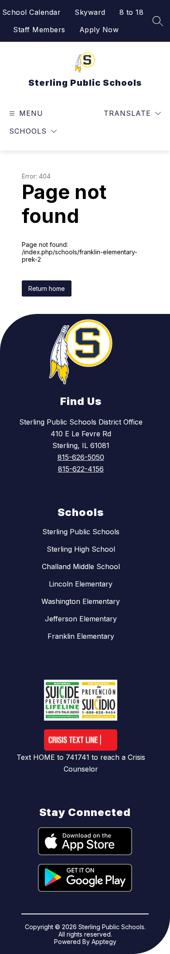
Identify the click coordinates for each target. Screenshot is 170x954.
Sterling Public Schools (80, 531)
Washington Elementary (80, 601)
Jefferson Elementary (81, 618)
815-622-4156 (81, 469)
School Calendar (31, 12)
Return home (46, 288)
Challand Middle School (81, 566)
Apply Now (99, 29)
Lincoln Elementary (80, 584)
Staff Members (39, 29)
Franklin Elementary (81, 636)
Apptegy (104, 941)
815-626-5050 (81, 457)
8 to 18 (131, 12)
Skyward (90, 12)
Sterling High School (81, 549)
